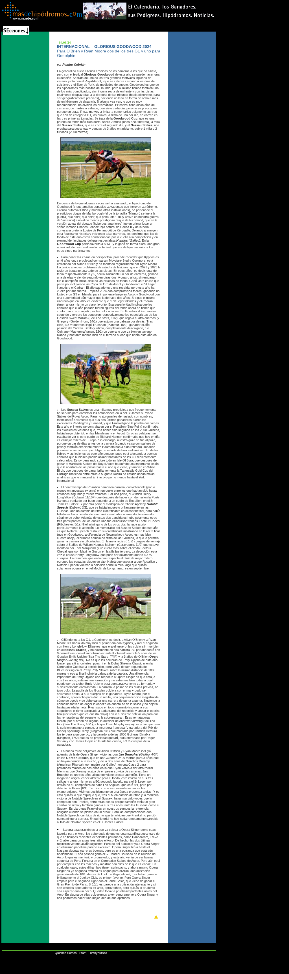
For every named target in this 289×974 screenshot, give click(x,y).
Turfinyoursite (97, 953)
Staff (82, 953)
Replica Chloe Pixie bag (81, 971)
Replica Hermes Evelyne (126, 971)
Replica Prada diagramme (173, 971)
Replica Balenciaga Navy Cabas (30, 971)
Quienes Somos (66, 953)
